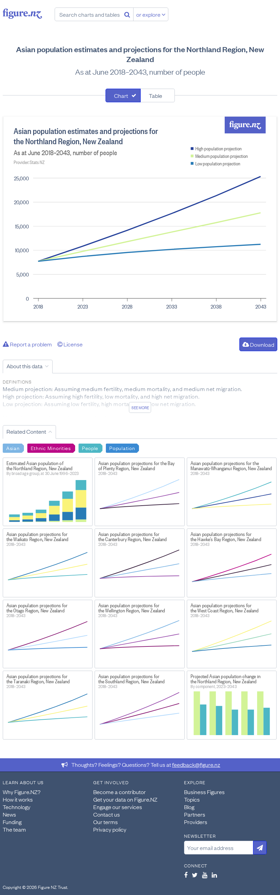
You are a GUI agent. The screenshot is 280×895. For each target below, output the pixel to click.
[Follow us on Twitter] (195, 875)
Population (122, 447)
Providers (195, 821)
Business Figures (204, 791)
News (9, 814)
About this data (24, 366)
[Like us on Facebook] (185, 875)
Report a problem (30, 344)
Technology (16, 806)
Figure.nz (22, 14)
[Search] (127, 14)
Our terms (105, 821)
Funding (12, 821)
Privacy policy (109, 829)
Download (261, 344)
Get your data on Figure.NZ (125, 799)
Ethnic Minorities (51, 447)
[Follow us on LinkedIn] (214, 875)
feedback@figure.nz (196, 764)
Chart (121, 95)
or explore (149, 14)
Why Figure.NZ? (22, 791)
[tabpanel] (140, 219)
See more (140, 407)
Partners (194, 814)
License (72, 344)
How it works (18, 799)
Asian (13, 447)
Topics (192, 799)
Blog (189, 806)
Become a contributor (119, 791)
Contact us (106, 814)
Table (155, 95)
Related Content (26, 431)
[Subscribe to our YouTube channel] (204, 875)
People (90, 447)
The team (14, 829)
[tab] (123, 95)
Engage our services (117, 806)
